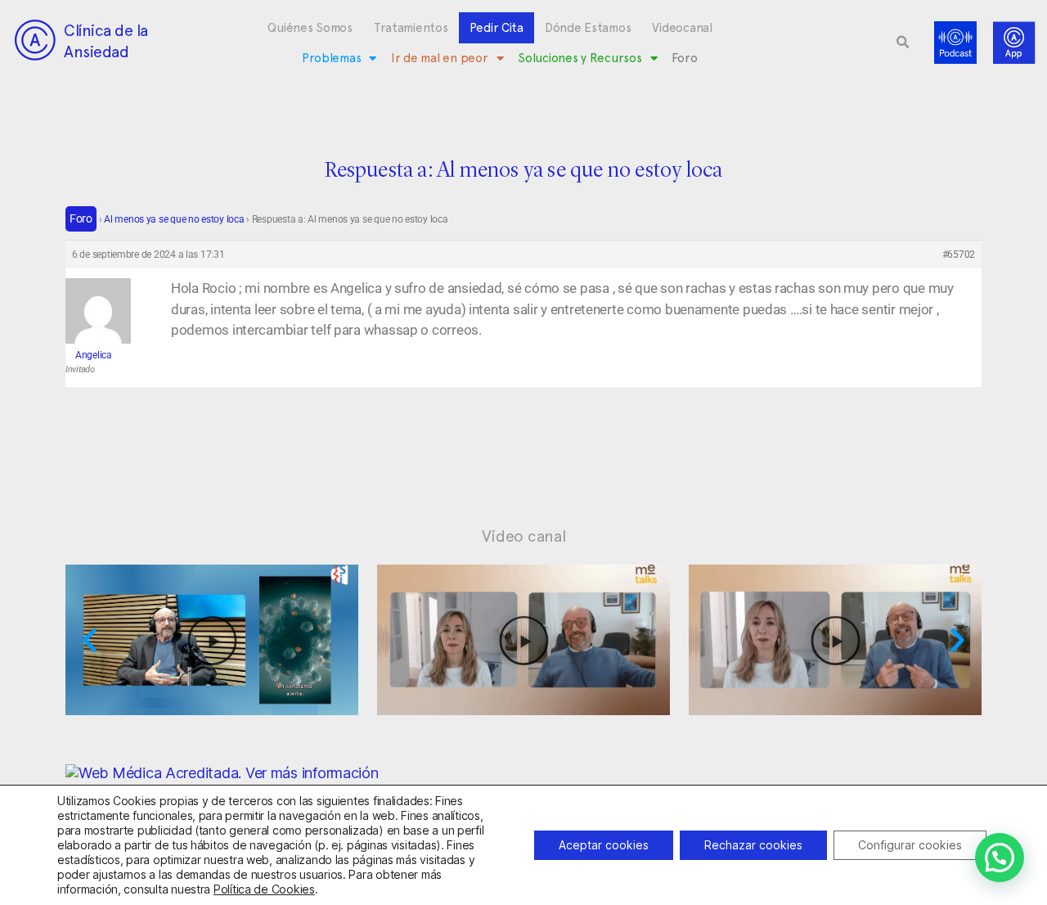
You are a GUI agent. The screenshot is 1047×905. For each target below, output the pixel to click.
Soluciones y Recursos (579, 58)
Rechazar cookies (753, 845)
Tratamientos (411, 27)
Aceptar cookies (604, 845)
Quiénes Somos (310, 27)
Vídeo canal (524, 536)
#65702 (958, 254)
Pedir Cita (497, 27)
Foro (684, 58)
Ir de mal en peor (439, 58)
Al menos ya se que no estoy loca (174, 219)
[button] (903, 42)
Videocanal (682, 27)
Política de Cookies (264, 889)
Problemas (332, 58)
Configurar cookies (910, 845)
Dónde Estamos (588, 27)
